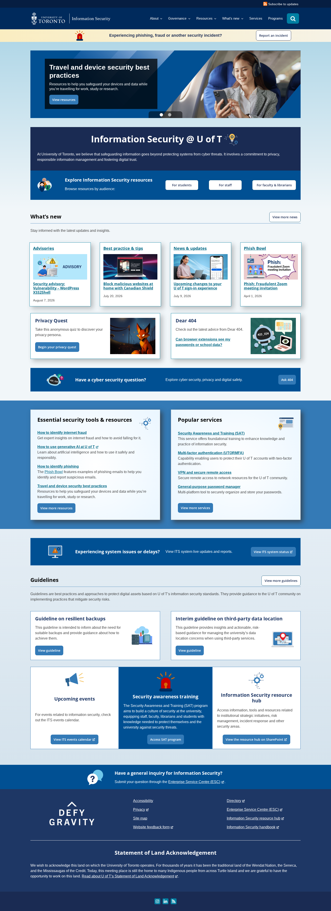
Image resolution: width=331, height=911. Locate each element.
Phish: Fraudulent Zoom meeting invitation (265, 286)
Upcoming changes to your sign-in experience (198, 286)
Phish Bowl (255, 248)
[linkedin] (165, 901)
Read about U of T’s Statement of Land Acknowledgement (128, 876)
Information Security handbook (251, 827)
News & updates (190, 248)
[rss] (174, 901)
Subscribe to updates (283, 4)
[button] (293, 18)
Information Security (91, 18)
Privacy (139, 809)
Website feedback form (151, 827)
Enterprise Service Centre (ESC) (194, 782)
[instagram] (157, 901)
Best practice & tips (123, 248)
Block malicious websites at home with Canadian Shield (128, 286)
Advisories (43, 248)
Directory (234, 801)
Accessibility (143, 801)
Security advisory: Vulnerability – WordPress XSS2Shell (56, 288)
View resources (63, 99)
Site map (140, 818)
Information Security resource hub (253, 818)
